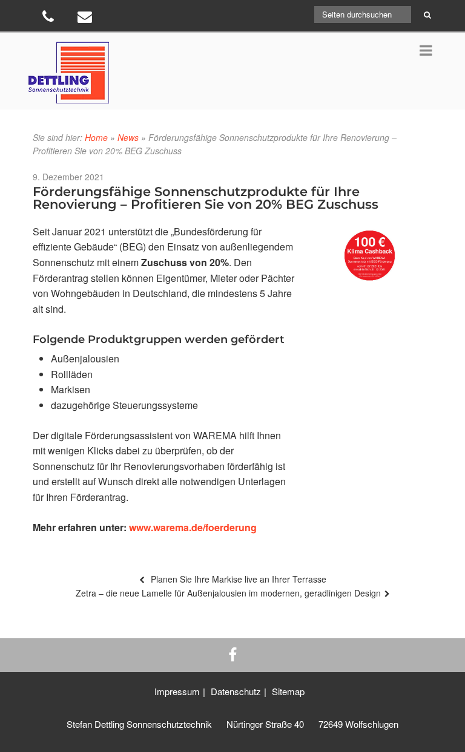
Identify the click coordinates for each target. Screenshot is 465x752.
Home (96, 137)
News (128, 137)
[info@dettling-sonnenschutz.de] (86, 18)
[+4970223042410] (49, 18)
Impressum (177, 691)
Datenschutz (236, 691)
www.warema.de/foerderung (193, 527)
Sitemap (288, 691)
